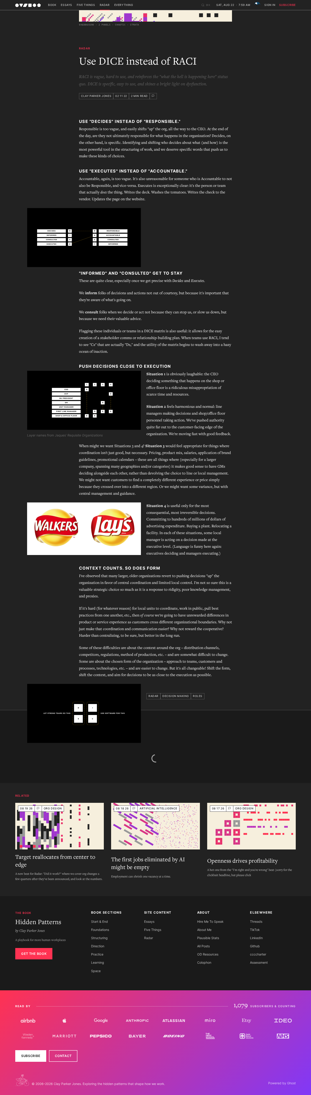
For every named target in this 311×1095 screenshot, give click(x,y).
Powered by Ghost (282, 1083)
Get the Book (33, 954)
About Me (204, 930)
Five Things (86, 5)
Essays (66, 5)
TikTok (255, 930)
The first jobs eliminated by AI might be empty (148, 863)
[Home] (28, 5)
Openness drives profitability (242, 860)
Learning (97, 962)
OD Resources (207, 954)
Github (255, 946)
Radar (105, 5)
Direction (97, 946)
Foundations (100, 930)
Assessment (259, 962)
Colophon (204, 962)
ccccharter (258, 954)
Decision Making (175, 696)
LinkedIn (256, 938)
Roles (197, 696)
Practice (97, 954)
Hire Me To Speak (210, 921)
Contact (63, 1056)
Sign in (269, 5)
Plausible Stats (208, 938)
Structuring (99, 938)
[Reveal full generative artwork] (155, 16)
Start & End (99, 921)
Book (52, 5)
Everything (123, 5)
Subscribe (287, 5)
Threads (256, 921)
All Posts (203, 946)
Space (96, 971)
